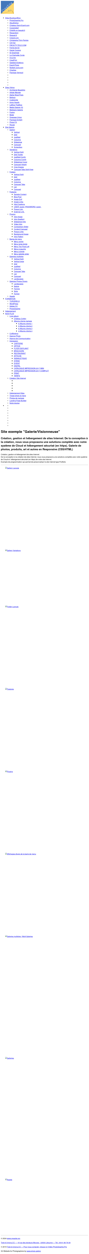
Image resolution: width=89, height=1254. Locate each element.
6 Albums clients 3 (25, 328)
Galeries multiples (16, 256)
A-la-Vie (13, 57)
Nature (16, 286)
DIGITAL (17, 366)
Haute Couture (15, 50)
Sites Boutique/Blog (13, 18)
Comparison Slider (21, 226)
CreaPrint (13, 60)
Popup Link (19, 209)
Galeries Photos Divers (18, 281)
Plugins (12, 214)
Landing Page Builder (18, 400)
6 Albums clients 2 (25, 326)
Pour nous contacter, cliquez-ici (36, 1247)
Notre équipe (15, 403)
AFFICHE (17, 356)
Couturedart (14, 28)
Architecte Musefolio (17, 90)
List (15, 187)
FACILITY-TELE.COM (18, 45)
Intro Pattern (18, 236)
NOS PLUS (9, 313)
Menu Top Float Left (21, 246)
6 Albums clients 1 (25, 323)
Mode (12, 115)
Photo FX (13, 122)
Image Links (18, 202)
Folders (12, 172)
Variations (13, 149)
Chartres (13, 70)
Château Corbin (20, 318)
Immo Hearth (14, 102)
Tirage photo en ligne (18, 395)
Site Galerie (9, 127)
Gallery (12, 129)
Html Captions (19, 204)
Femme (17, 289)
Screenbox (18, 147)
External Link (19, 211)
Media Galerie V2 (16, 107)
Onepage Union (16, 117)
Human (17, 293)
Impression (14, 341)
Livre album (14, 316)
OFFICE (17, 346)
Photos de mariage (17, 398)
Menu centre (18, 241)
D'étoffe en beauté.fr (17, 30)
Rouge (12, 124)
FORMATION (10, 298)
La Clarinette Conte (17, 55)
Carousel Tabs (19, 184)
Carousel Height (20, 164)
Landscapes (18, 279)
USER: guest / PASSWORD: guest (27, 207)
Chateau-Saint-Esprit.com (19, 25)
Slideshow (18, 142)
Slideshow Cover (20, 162)
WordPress (14, 303)
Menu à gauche (20, 249)
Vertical (17, 132)
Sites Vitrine (10, 87)
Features (13, 192)
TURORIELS (15, 301)
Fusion (12, 112)
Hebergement (10, 311)
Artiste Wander (15, 92)
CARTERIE (18, 343)
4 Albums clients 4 (25, 331)
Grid (15, 134)
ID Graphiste (14, 52)
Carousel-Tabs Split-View (23, 169)
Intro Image (18, 216)
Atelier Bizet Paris (16, 95)
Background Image (21, 234)
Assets (12, 296)
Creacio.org (14, 38)
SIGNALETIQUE (20, 358)
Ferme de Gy (15, 47)
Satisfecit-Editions (16, 62)
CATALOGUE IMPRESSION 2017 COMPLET (31, 371)
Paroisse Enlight (16, 120)
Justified (17, 137)
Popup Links (19, 231)
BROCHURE (19, 351)
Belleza (12, 97)
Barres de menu (16, 239)
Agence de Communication (20, 338)
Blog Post (17, 197)
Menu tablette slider (21, 254)
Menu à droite (19, 251)
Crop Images (19, 167)
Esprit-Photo (14, 65)
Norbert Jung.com (16, 67)
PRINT (16, 373)
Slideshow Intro (20, 221)
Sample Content (20, 194)
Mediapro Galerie (16, 110)
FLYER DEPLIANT (21, 348)
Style (16, 291)
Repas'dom (14, 33)
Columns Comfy (20, 159)
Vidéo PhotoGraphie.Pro (57, 1247)
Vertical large (19, 261)
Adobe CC (14, 306)
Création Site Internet (18, 378)
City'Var (13, 42)
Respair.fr (13, 35)
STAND (17, 361)
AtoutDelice (14, 23)
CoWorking (14, 333)
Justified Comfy (20, 157)
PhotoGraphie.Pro (16, 20)
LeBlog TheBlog (16, 105)
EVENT (17, 363)
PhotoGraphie (15, 308)
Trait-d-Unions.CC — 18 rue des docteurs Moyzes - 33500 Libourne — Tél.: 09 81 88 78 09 (35, 1242)
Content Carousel (20, 229)
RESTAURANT (20, 353)
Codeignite (14, 100)
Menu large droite (20, 244)
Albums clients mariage (23, 321)
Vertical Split (19, 152)
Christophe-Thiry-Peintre (19, 40)
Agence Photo (15, 336)
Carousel (17, 144)
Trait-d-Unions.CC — (15, 1247)
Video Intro (18, 224)
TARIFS (17, 375)
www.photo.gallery (34, 1251)
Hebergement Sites (17, 393)
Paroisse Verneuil (16, 72)
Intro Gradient (19, 219)
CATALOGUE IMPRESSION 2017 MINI (29, 368)
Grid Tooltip (18, 154)
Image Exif (18, 199)
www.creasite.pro (13, 1238)
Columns (17, 139)
